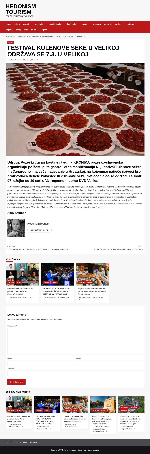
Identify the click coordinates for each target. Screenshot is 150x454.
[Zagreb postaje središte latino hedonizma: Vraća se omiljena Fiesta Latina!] (92, 274)
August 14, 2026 (63, 297)
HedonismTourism (14, 60)
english (43, 30)
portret (118, 24)
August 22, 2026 (28, 297)
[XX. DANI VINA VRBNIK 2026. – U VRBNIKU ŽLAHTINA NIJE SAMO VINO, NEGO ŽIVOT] (57, 274)
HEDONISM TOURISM (21, 9)
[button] (143, 27)
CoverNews (82, 450)
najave (17, 24)
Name (10, 358)
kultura (34, 30)
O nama (18, 442)
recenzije (39, 24)
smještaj (9, 30)
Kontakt (9, 442)
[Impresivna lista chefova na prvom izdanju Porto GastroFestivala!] (22, 274)
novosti (26, 24)
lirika (26, 30)
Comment (12, 326)
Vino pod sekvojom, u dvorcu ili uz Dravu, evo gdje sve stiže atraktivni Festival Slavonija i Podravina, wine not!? (101, 421)
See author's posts (39, 230)
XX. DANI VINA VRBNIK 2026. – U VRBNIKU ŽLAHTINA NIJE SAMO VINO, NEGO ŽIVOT (57, 291)
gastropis (108, 24)
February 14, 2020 (28, 60)
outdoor (130, 24)
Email (79, 358)
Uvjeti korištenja (30, 442)
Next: (118, 247)
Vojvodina (124, 410)
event (84, 24)
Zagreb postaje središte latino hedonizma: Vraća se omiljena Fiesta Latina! (92, 291)
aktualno (11, 282)
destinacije (71, 24)
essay (18, 30)
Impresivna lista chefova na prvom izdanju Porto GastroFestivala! (20, 291)
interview (97, 24)
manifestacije (55, 24)
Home (8, 24)
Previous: (37, 247)
